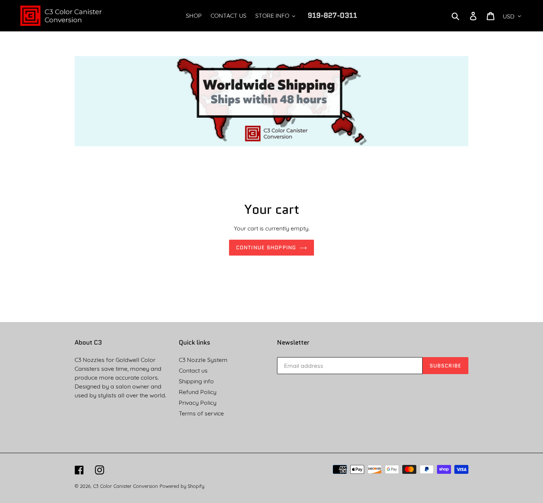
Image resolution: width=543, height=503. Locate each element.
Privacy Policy (197, 402)
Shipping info (196, 381)
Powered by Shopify (182, 486)
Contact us (193, 370)
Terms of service (201, 413)
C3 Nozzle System (203, 359)
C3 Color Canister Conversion (125, 486)
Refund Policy (197, 392)
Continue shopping (266, 247)
